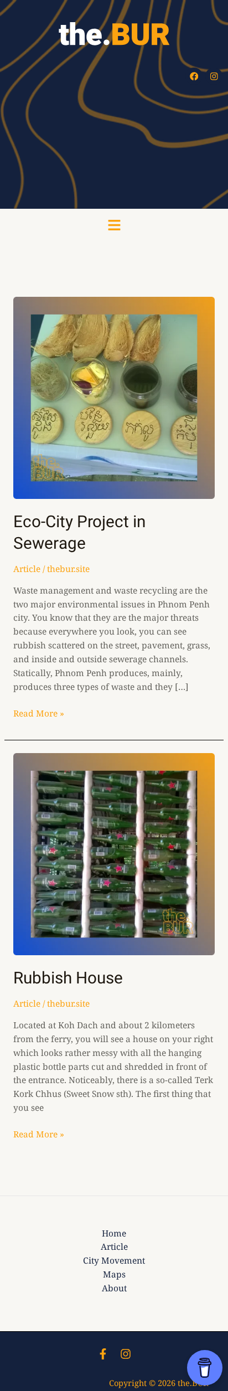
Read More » (38, 713)
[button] (114, 226)
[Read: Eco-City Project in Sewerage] (114, 397)
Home (114, 1233)
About (114, 1288)
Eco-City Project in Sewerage (79, 532)
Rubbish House (68, 978)
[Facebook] (103, 1354)
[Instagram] (126, 1354)
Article (26, 569)
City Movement (114, 1260)
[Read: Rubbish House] (114, 853)
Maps (114, 1274)
